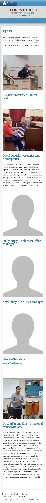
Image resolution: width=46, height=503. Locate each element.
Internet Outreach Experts (20, 500)
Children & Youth (7, 496)
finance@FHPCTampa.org (12, 363)
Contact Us (21, 496)
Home (4, 494)
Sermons (25, 494)
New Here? (14, 494)
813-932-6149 (26, 15)
